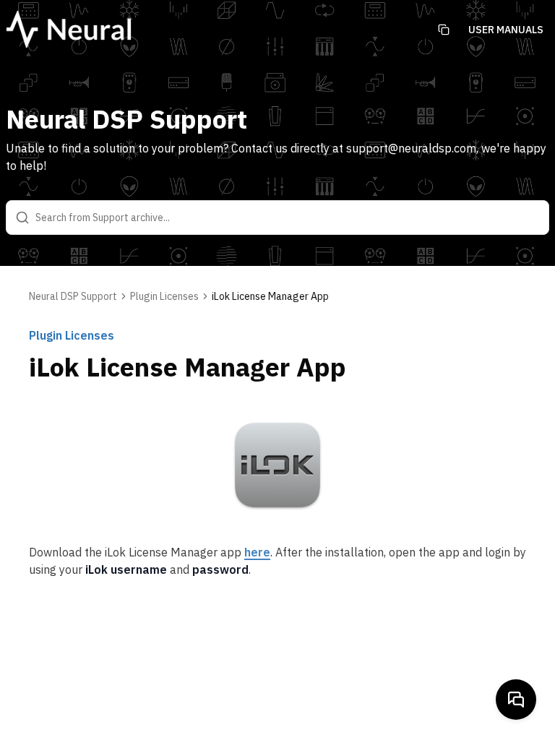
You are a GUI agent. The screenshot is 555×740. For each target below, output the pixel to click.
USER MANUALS (505, 29)
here (257, 552)
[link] (270, 296)
